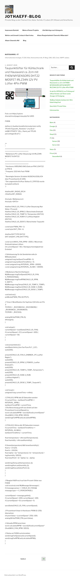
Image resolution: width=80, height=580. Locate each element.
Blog (24, 40)
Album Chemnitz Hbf (12, 40)
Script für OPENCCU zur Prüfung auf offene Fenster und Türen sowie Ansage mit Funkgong (62, 93)
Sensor (54, 141)
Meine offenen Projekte (30, 30)
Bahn (51, 122)
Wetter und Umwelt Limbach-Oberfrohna (19, 35)
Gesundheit (56, 156)
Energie (52, 126)
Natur (52, 149)
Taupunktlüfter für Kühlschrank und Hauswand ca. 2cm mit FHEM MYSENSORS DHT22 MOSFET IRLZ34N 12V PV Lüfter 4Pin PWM (24, 75)
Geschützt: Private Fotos (58, 106)
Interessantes (54, 110)
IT (50, 138)
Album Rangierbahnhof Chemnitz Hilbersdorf (52, 35)
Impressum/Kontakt (12, 30)
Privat (52, 153)
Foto (51, 130)
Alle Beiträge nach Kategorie (52, 30)
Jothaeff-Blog (23, 16)
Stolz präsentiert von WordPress (15, 575)
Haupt (52, 134)
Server (54, 145)
